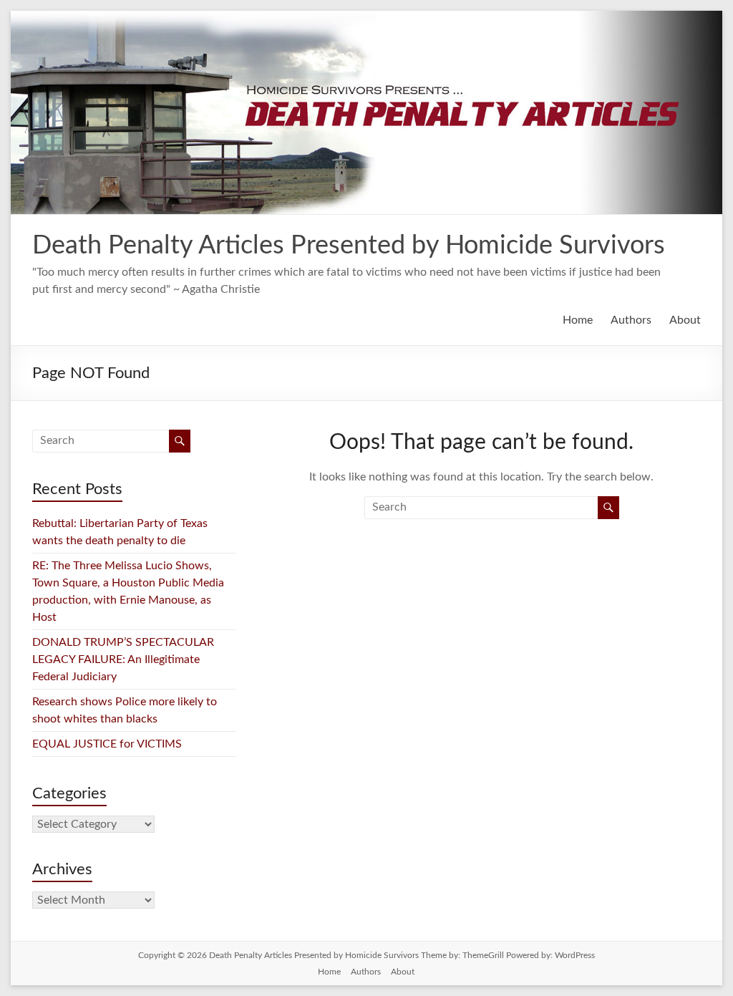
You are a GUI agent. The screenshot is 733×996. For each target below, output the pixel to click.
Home (578, 320)
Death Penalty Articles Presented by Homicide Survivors (348, 245)
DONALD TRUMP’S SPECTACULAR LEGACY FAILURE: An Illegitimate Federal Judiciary (123, 659)
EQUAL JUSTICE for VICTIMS (107, 744)
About (685, 320)
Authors (631, 320)
